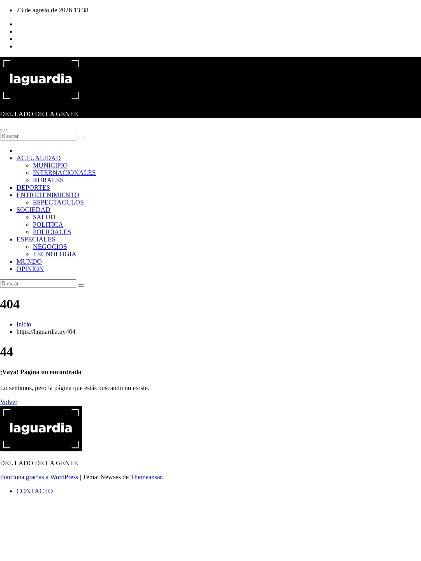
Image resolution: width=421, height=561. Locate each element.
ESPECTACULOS (58, 202)
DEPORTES (33, 187)
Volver (8, 401)
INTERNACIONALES (64, 172)
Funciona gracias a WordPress (40, 477)
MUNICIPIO (50, 165)
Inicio (23, 324)
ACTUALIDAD (38, 157)
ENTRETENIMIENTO (47, 194)
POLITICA (48, 224)
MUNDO (29, 261)
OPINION (30, 268)
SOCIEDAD (33, 209)
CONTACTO (34, 490)
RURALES (48, 180)
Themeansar (146, 477)
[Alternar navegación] (3, 130)
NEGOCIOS (50, 246)
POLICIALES (52, 231)
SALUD (44, 217)
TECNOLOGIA (54, 254)
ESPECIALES (36, 239)
